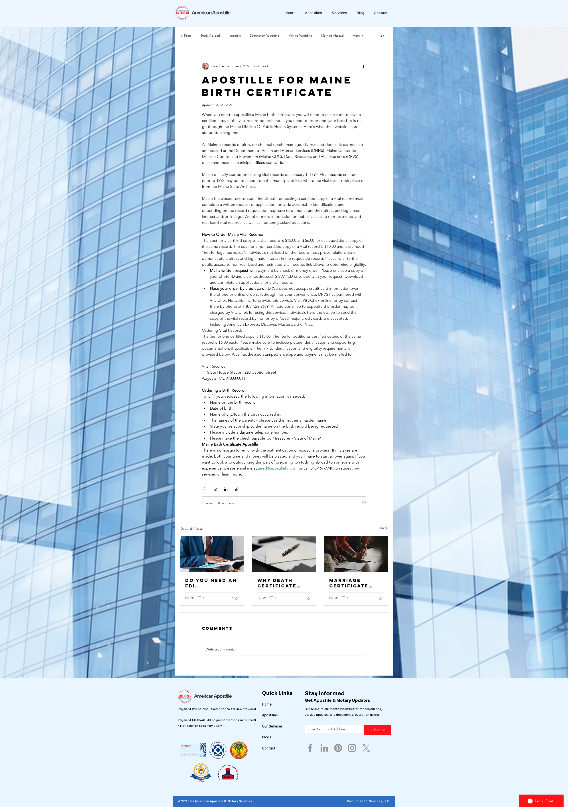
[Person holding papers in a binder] (212, 554)
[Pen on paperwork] (284, 554)
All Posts (185, 36)
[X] (366, 748)
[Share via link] (237, 489)
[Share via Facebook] (204, 489)
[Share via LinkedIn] (226, 489)
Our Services (272, 726)
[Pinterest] (338, 748)
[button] (383, 36)
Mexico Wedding (300, 36)
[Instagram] (352, 748)
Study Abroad (210, 36)
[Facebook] (310, 748)
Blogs (266, 737)
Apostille (235, 36)
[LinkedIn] (324, 748)
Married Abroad (332, 36)
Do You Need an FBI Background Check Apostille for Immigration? (211, 583)
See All (383, 528)
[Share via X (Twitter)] (215, 489)
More (356, 36)
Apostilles (270, 715)
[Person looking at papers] (356, 554)
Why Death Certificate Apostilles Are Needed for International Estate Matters (283, 583)
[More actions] (363, 66)
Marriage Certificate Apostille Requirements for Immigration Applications (352, 583)
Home (267, 704)
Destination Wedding (265, 36)
